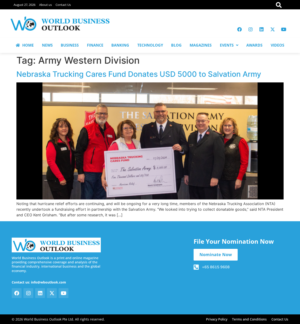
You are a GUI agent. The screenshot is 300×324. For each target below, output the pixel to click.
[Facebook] (239, 29)
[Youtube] (283, 29)
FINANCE (95, 45)
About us (45, 5)
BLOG (176, 45)
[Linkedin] (261, 29)
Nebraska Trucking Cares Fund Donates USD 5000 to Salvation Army (138, 74)
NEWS (47, 45)
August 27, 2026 (24, 5)
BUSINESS (70, 45)
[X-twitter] (272, 29)
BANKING (120, 45)
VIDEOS (277, 45)
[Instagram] (250, 29)
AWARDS (254, 45)
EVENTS (227, 45)
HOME (28, 45)
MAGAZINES (201, 45)
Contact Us (63, 5)
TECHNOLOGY (150, 45)
